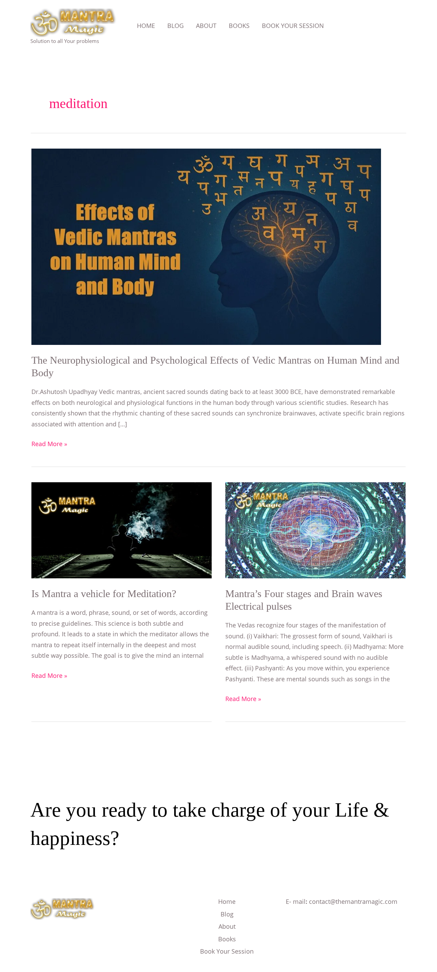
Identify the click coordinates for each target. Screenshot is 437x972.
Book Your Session (227, 951)
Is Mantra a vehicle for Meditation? (103, 593)
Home (227, 901)
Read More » (49, 443)
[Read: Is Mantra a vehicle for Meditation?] (121, 530)
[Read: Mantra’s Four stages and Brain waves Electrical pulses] (315, 530)
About (227, 926)
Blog (227, 914)
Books (227, 939)
